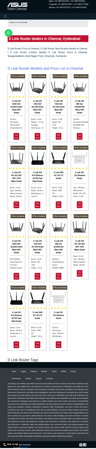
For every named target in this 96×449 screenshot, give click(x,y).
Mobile (63, 371)
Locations (49, 378)
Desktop (34, 371)
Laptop (23, 371)
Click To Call (12, 444)
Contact (28, 378)
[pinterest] (80, 445)
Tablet (54, 371)
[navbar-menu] (5, 16)
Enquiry (38, 378)
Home (14, 371)
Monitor (44, 371)
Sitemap (24, 447)
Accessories (16, 378)
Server (73, 371)
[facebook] (84, 445)
